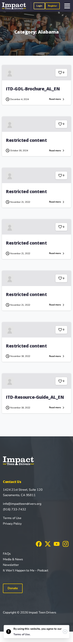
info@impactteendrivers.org (22, 504)
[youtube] (56, 544)
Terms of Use (12, 518)
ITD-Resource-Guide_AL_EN (35, 397)
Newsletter (11, 565)
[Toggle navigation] (67, 6)
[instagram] (65, 544)
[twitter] (47, 544)
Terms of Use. (21, 634)
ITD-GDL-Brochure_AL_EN (33, 89)
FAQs (7, 554)
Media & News (13, 559)
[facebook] (38, 544)
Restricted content (26, 140)
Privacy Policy (12, 524)
